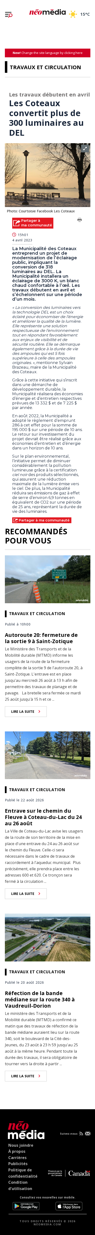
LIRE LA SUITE (22, 711)
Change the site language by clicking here (48, 53)
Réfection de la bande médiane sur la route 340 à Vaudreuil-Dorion (40, 999)
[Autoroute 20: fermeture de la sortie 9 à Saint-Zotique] (47, 579)
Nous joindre (20, 1145)
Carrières (17, 1157)
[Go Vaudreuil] (25, 1129)
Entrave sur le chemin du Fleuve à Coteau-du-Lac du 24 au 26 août (43, 817)
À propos (16, 1151)
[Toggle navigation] (9, 15)
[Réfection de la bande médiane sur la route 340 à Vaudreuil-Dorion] (47, 937)
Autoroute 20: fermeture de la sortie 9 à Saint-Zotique (41, 638)
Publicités (18, 1163)
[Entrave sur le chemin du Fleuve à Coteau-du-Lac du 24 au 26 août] (47, 755)
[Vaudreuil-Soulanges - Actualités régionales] (47, 11)
